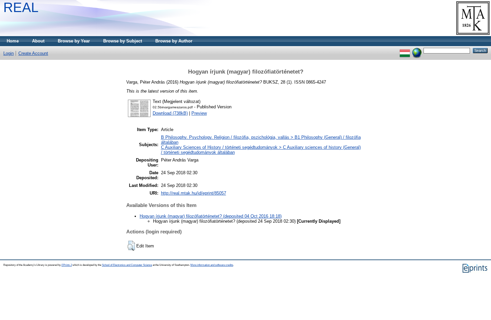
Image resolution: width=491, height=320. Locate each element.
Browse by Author (173, 40)
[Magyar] (404, 50)
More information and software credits (211, 264)
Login (8, 53)
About (38, 40)
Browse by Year (74, 40)
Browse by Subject (122, 40)
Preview (199, 113)
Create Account (33, 53)
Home (13, 40)
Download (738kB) (170, 113)
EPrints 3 (66, 264)
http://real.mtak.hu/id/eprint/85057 (193, 193)
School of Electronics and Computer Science (127, 264)
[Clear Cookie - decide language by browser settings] (417, 50)
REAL (20, 7)
